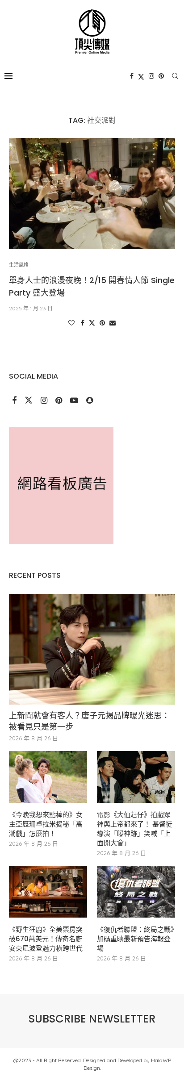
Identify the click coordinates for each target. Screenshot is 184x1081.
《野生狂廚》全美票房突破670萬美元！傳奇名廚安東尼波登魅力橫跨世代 (46, 939)
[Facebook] (132, 76)
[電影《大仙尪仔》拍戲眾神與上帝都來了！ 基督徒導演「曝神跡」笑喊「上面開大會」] (136, 777)
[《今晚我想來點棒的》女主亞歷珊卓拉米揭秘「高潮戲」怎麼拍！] (48, 777)
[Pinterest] (161, 76)
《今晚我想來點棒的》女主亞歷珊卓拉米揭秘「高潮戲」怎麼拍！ (46, 824)
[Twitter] (141, 76)
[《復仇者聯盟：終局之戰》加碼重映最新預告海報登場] (136, 892)
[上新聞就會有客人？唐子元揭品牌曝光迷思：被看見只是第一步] (92, 649)
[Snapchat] (89, 401)
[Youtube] (75, 401)
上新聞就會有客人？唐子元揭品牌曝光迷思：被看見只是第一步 (89, 721)
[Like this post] (71, 323)
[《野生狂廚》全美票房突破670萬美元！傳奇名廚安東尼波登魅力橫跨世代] (48, 892)
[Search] (175, 76)
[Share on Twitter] (92, 323)
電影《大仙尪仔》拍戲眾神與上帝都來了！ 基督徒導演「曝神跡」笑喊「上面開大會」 (134, 828)
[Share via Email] (112, 323)
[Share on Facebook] (82, 323)
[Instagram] (151, 76)
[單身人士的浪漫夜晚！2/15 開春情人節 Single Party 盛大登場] (92, 193)
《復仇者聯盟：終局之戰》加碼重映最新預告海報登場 (135, 939)
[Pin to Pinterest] (102, 323)
